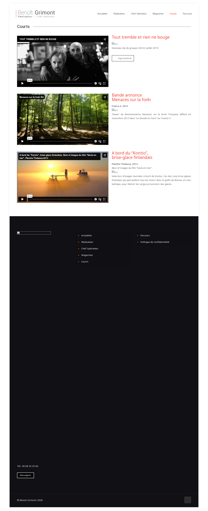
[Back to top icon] (188, 500)
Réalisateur (87, 241)
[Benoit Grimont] (35, 14)
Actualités (86, 235)
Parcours (145, 235)
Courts (84, 261)
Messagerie (25, 475)
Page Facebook (124, 58)
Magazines (87, 254)
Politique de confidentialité (154, 241)
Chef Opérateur (89, 248)
